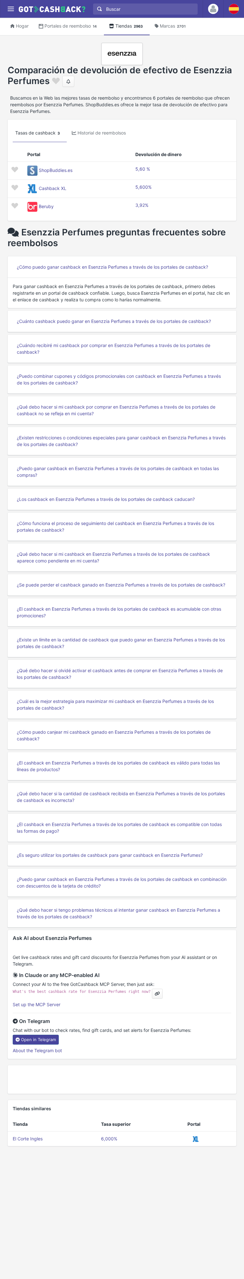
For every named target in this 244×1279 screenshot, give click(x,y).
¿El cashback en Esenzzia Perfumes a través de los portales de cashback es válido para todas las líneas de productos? (118, 766)
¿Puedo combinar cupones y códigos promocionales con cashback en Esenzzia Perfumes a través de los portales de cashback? (119, 379)
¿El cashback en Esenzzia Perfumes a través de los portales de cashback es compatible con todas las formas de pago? (119, 828)
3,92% (141, 205)
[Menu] (10, 9)
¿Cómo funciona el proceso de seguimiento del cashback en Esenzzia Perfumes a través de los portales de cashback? (115, 527)
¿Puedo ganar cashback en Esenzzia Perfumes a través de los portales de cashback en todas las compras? (118, 472)
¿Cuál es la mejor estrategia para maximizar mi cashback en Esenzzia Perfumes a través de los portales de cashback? (115, 705)
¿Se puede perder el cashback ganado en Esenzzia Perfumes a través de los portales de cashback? (121, 584)
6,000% (109, 1138)
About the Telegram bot (37, 1050)
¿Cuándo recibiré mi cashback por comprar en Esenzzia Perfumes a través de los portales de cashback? (113, 349)
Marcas (173, 26)
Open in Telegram (38, 1039)
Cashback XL (52, 188)
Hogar (22, 26)
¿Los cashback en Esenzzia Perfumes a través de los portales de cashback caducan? (106, 499)
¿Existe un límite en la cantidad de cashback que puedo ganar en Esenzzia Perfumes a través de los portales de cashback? (121, 643)
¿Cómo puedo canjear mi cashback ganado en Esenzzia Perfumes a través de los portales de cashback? (114, 735)
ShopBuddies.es (55, 170)
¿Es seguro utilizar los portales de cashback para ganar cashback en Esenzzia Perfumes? (110, 855)
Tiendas (129, 26)
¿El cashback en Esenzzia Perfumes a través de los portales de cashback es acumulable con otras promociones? (119, 612)
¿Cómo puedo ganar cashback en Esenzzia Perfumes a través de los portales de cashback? (112, 267)
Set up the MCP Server (36, 1004)
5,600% (143, 187)
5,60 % (142, 169)
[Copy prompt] (157, 994)
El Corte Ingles (28, 1138)
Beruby (46, 206)
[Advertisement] (122, 1079)
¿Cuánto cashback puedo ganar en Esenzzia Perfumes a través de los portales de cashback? (114, 321)
